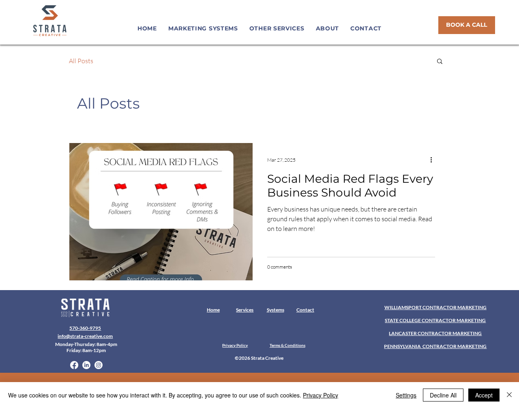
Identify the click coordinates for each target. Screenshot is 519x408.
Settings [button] (406, 395)
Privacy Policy (320, 395)
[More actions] (434, 159)
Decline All (443, 395)
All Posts (81, 61)
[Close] (509, 395)
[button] (203, 28)
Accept (484, 395)
